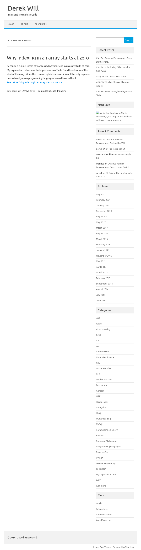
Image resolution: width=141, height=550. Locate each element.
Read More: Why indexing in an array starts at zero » (34, 82)
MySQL (99, 424)
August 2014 (102, 289)
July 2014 (100, 295)
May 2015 (101, 261)
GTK (98, 396)
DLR (98, 374)
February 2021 (103, 200)
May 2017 (101, 222)
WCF (98, 480)
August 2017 (102, 216)
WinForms (101, 485)
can (98, 346)
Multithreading (103, 418)
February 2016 (103, 244)
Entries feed (102, 509)
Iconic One (98, 547)
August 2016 (102, 233)
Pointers (61, 91)
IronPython (101, 407)
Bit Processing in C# (115, 149)
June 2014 (101, 300)
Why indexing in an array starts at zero (48, 57)
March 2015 (102, 272)
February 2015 (103, 278)
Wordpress (131, 547)
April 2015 (101, 267)
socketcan (101, 469)
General (100, 390)
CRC (98, 363)
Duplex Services (104, 379)
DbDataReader (103, 368)
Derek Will (23, 8)
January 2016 (102, 250)
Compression (102, 351)
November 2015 (104, 255)
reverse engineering (106, 463)
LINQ (98, 413)
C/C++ (33, 91)
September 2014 (104, 283)
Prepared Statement (106, 441)
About (24, 24)
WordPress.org (103, 520)
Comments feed (104, 514)
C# (97, 340)
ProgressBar (102, 452)
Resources (40, 24)
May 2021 (101, 194)
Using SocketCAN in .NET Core (111, 76)
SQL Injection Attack (106, 474)
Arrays (26, 91)
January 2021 (102, 205)
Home (11, 24)
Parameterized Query (107, 430)
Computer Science (47, 91)
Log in (99, 503)
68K (19, 91)
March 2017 (102, 228)
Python (99, 458)
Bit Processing (103, 329)
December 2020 (104, 211)
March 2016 (102, 239)
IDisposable (102, 402)
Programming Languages (108, 446)
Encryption (101, 385)
